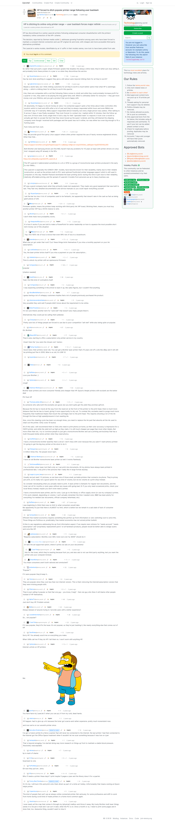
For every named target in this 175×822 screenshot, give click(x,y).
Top (30, 61)
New (48, 61)
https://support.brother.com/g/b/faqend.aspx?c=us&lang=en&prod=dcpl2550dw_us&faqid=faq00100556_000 (66, 145)
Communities (37, 3)
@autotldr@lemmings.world (137, 156)
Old (54, 61)
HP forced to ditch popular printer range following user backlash (68, 10)
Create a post (137, 33)
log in (36, 54)
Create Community (62, 3)
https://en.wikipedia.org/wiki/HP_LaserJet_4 (40, 159)
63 (40, 18)
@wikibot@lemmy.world (136, 161)
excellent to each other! (139, 93)
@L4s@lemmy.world (135, 154)
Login (142, 3)
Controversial (39, 61)
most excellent (136, 70)
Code (137, 818)
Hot (24, 61)
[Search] (137, 3)
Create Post (48, 3)
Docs (131, 818)
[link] (44, 18)
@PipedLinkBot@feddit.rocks (138, 159)
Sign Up (149, 3)
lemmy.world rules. (143, 85)
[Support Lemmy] (71, 3)
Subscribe (137, 28)
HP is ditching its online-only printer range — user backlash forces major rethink (62, 24)
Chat (61, 61)
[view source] (50, 18)
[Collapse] (24, 66)
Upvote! (26, 3)
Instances (124, 818)
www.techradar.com (43, 12)
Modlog (127, 192)
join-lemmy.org (146, 818)
